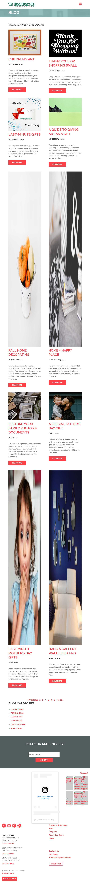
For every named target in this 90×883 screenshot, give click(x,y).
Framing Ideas (17, 713)
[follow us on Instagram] (9, 826)
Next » (60, 700)
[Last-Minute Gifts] (24, 114)
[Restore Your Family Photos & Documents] (24, 406)
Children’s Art (21, 59)
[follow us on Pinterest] (14, 826)
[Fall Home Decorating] (24, 259)
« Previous (32, 700)
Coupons (53, 832)
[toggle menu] (80, 4)
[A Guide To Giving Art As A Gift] (65, 112)
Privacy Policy (8, 873)
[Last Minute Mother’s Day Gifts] (24, 557)
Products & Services (58, 825)
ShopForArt (56, 864)
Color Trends (17, 709)
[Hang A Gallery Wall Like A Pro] (65, 557)
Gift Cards (53, 854)
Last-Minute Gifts (24, 134)
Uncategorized (18, 724)
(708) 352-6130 (8, 864)
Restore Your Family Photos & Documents (22, 428)
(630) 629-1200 (8, 843)
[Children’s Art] (24, 42)
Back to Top (9, 879)
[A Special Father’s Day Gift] (65, 406)
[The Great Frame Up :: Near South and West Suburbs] (49, 5)
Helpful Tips (16, 717)
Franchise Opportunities (60, 857)
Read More (17, 90)
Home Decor (16, 721)
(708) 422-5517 (8, 854)
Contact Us (54, 851)
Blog (51, 828)
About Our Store (56, 835)
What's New (16, 728)
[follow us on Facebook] (4, 826)
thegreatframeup (41, 820)
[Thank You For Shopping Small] (65, 43)
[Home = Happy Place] (65, 259)
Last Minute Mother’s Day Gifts (20, 653)
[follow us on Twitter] (19, 826)
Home (51, 838)
